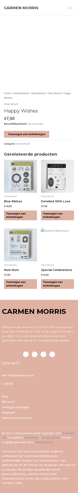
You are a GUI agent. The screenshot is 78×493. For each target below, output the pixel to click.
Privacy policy (50, 437)
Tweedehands (21, 93)
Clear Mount (54, 93)
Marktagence (44, 442)
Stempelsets (38, 93)
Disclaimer (31, 437)
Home (7, 93)
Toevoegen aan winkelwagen (26, 134)
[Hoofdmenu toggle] (70, 8)
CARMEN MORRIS (21, 8)
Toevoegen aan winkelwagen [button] (16, 215)
